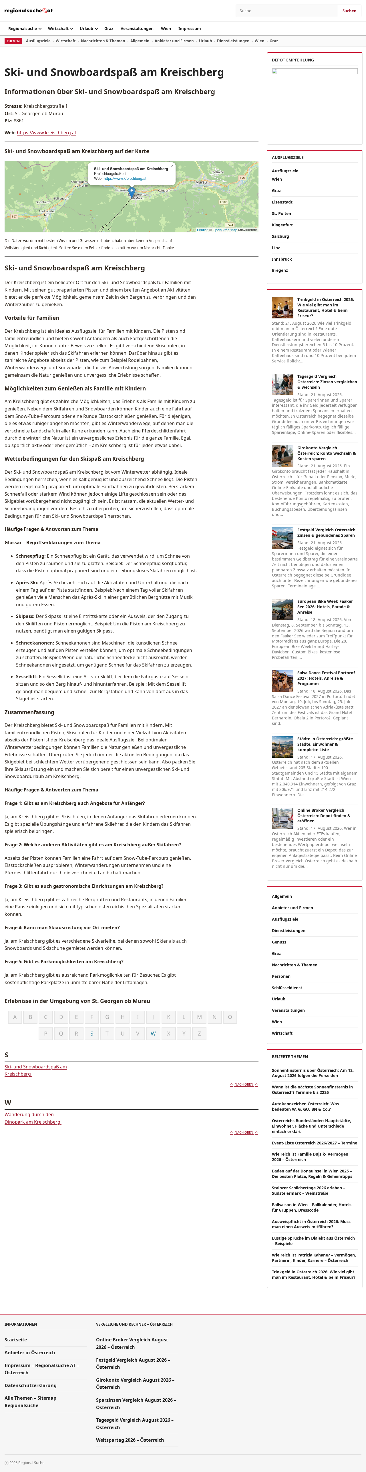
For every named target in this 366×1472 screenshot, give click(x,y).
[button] (131, 192)
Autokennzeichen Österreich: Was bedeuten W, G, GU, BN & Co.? (305, 1106)
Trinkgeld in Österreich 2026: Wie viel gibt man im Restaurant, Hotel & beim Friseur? (325, 307)
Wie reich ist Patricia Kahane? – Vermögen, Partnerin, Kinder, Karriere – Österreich (314, 1257)
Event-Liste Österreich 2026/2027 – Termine (314, 1143)
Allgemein (140, 40)
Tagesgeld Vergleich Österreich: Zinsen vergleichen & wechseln (327, 382)
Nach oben (244, 1084)
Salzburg (280, 236)
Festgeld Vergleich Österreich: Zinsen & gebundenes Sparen (327, 532)
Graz (108, 28)
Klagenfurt (282, 225)
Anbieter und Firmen (174, 40)
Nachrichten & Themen (103, 40)
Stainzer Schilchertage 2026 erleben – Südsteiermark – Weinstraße (308, 1190)
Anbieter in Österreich (30, 1352)
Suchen (350, 10)
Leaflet (202, 229)
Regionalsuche (22, 28)
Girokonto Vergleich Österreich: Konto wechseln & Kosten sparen (326, 453)
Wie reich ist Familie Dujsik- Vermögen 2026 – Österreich (310, 1156)
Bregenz (280, 270)
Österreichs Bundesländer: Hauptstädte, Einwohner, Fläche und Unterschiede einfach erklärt (311, 1126)
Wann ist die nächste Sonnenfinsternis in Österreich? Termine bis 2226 (312, 1089)
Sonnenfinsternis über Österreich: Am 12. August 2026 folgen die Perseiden (313, 1073)
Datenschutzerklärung (31, 1385)
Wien (166, 28)
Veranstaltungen (137, 28)
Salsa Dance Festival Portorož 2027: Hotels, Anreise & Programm (326, 678)
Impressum (189, 28)
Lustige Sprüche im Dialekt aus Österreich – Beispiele (313, 1240)
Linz (276, 247)
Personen (281, 976)
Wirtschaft (58, 28)
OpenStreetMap (225, 229)
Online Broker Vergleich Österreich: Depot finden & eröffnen (324, 815)
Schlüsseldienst (287, 987)
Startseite (16, 1340)
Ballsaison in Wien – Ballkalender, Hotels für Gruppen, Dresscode (311, 1207)
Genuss (279, 942)
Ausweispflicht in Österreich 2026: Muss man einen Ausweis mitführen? (311, 1224)
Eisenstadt (282, 202)
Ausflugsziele (38, 40)
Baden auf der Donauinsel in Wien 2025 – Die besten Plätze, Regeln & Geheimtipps (312, 1173)
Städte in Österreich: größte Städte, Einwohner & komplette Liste (325, 744)
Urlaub (86, 28)
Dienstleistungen (233, 40)
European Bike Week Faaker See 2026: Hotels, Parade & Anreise (325, 607)
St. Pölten (281, 213)
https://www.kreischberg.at (46, 132)
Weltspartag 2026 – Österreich (130, 1440)
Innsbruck (282, 259)
